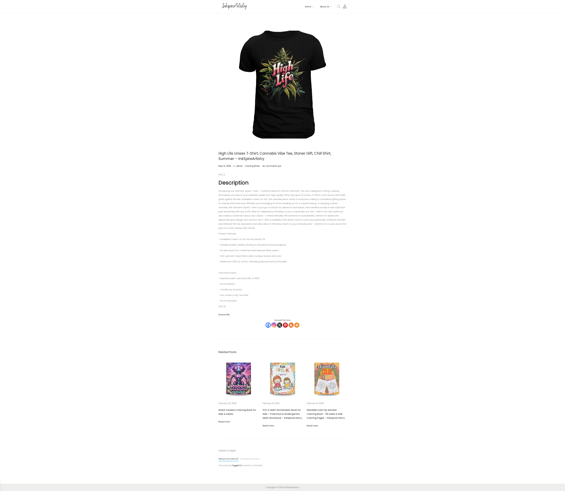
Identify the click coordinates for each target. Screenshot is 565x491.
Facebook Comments (249, 459)
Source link (224, 314)
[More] (296, 325)
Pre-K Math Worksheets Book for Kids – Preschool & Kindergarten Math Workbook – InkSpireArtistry (282, 414)
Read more (224, 421)
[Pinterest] (285, 325)
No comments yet (271, 166)
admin (239, 166)
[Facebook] (268, 325)
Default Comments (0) (228, 459)
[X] (279, 325)
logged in (237, 465)
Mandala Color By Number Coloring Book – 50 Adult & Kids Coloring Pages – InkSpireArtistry (326, 414)
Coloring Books (252, 166)
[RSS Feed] (291, 325)
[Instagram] (273, 325)
